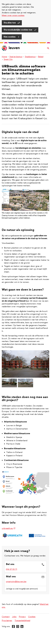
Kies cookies (10, 36)
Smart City (8, 59)
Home (4, 57)
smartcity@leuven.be (16, 581)
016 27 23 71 (11, 569)
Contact (6, 616)
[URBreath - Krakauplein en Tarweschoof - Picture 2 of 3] (9, 383)
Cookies (31, 616)
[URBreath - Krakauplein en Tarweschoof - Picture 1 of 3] (25, 364)
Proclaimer (7, 620)
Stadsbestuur (30, 57)
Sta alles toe (10, 22)
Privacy (22, 616)
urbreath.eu (8, 528)
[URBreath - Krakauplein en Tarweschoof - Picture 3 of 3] (25, 383)
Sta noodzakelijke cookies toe (18, 29)
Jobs (14, 616)
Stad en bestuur (15, 57)
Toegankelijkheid (22, 620)
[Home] (11, 48)
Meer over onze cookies (13, 15)
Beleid (40, 57)
